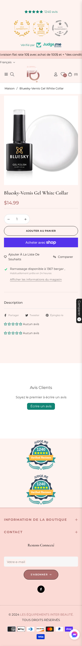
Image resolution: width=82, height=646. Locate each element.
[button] (13, 324)
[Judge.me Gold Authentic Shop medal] (22, 28)
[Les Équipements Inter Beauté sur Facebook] (41, 589)
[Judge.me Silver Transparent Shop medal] (60, 28)
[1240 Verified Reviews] (41, 471)
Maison (10, 88)
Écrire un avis (41, 406)
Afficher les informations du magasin (36, 279)
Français (6, 62)
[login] (54, 74)
